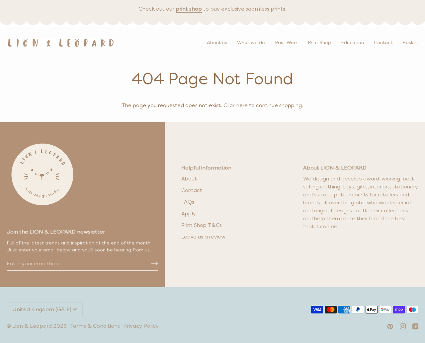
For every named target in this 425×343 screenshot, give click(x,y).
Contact (191, 190)
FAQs (187, 202)
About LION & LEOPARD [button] (335, 168)
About (189, 179)
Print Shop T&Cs (201, 225)
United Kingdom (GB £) (41, 309)
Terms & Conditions (95, 326)
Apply (188, 214)
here (242, 105)
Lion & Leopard (32, 326)
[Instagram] (403, 326)
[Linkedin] (415, 326)
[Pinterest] (390, 326)
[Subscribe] (149, 264)
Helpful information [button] (206, 168)
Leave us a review (203, 237)
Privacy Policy (141, 326)
